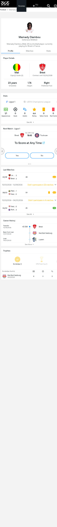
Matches (29, 51)
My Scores (38, 5)
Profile (10, 51)
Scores (21, 6)
